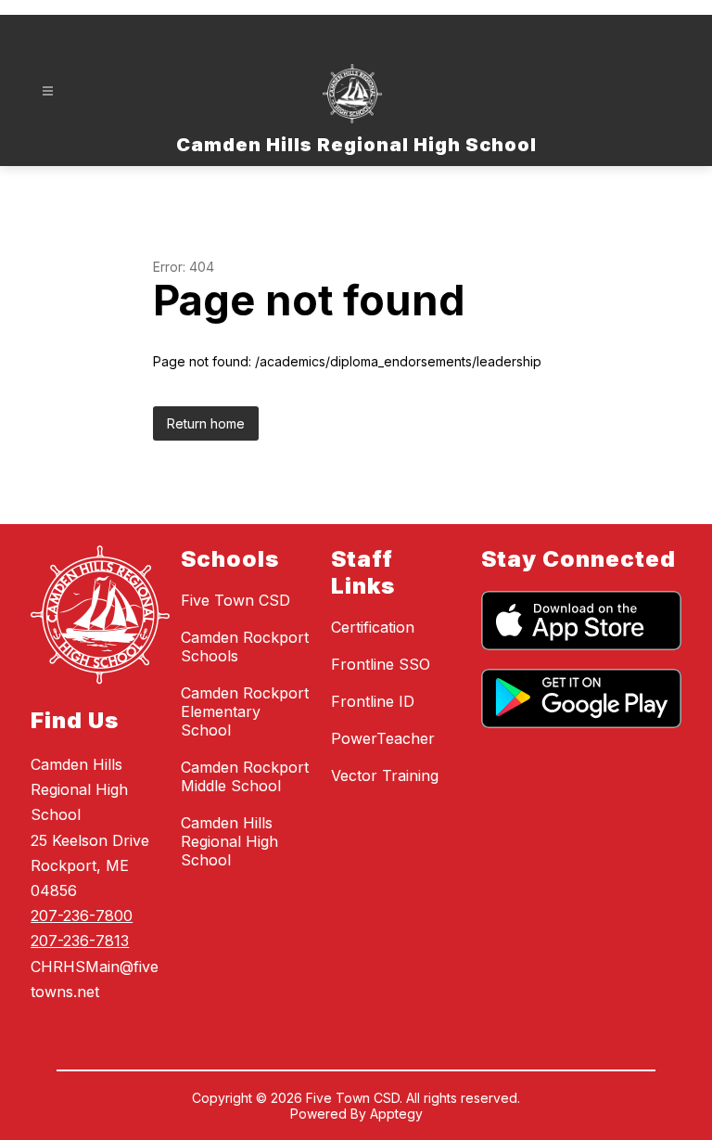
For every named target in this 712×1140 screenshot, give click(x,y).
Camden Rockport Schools (245, 646)
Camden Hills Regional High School (229, 841)
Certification (372, 627)
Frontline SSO (380, 664)
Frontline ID (372, 701)
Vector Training (385, 775)
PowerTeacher (383, 738)
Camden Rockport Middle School (245, 776)
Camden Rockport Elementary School (245, 711)
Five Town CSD (235, 600)
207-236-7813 (80, 940)
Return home (206, 423)
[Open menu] (47, 91)
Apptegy (396, 1113)
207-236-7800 (82, 915)
